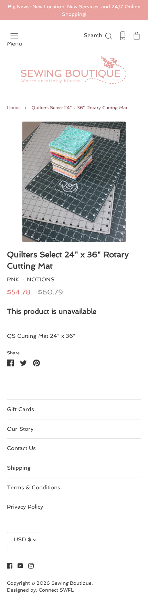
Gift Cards (20, 409)
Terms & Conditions (33, 487)
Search (98, 35)
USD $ (22, 539)
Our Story (20, 429)
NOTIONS (40, 279)
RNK (13, 279)
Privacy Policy (25, 506)
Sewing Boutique (71, 583)
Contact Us (21, 448)
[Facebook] (7, 565)
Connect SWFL (56, 590)
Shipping (19, 468)
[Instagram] (28, 565)
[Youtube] (17, 565)
